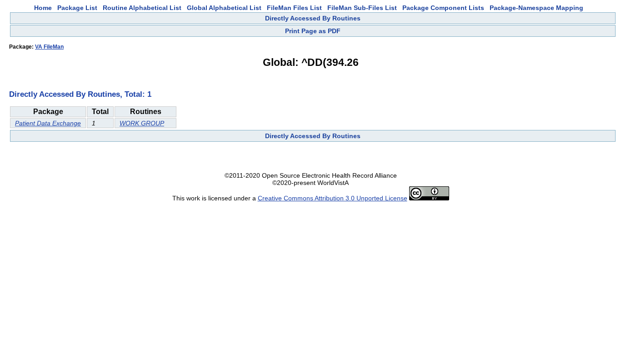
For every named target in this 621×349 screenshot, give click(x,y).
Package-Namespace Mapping (536, 7)
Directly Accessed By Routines (313, 18)
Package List (77, 7)
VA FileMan (49, 47)
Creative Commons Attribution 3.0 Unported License (332, 198)
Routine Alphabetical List (142, 7)
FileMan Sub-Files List (362, 7)
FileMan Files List (294, 7)
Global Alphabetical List (224, 7)
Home (43, 7)
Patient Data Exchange (48, 123)
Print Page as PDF (313, 31)
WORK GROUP (142, 123)
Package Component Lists (443, 7)
